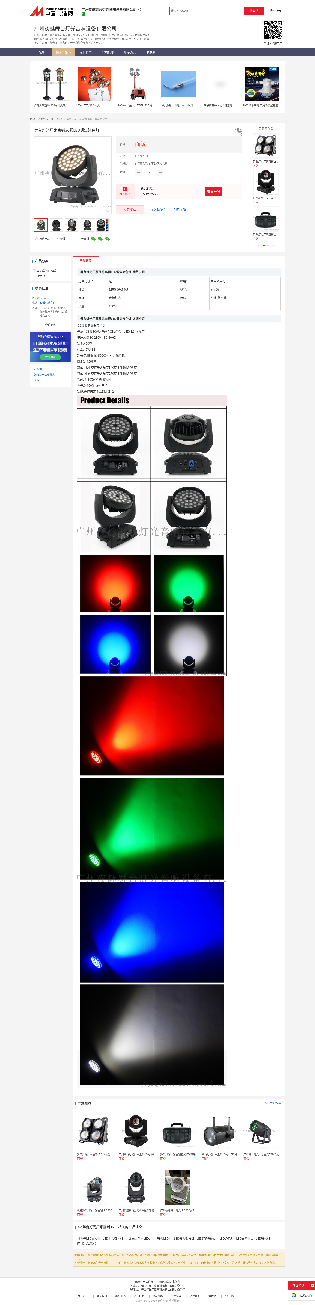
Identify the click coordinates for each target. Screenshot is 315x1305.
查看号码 (213, 191)
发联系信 (129, 210)
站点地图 (139, 1296)
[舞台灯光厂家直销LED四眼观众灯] (266, 146)
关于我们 (83, 1296)
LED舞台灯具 (245, 1238)
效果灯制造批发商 (169, 1282)
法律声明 (195, 1296)
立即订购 (179, 210)
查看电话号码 (47, 303)
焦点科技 (163, 1300)
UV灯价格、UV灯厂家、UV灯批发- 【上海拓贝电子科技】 (192, 105)
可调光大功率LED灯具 (140, 1238)
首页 (32, 119)
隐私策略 (158, 1296)
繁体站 (212, 1296)
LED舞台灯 (263, 1238)
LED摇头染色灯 (113, 1238)
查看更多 (50, 325)
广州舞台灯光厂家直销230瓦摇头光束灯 (276, 198)
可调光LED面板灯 (88, 1238)
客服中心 (120, 1296)
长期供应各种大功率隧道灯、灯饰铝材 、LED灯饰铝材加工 (234, 105)
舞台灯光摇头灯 (87, 1243)
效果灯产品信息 (144, 1282)
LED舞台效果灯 (184, 1238)
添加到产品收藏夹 (44, 375)
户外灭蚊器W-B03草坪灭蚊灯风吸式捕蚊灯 (58, 105)
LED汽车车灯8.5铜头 (88, 105)
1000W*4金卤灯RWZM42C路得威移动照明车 (144, 105)
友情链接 (230, 1296)
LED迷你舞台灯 (207, 1238)
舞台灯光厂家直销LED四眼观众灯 (272, 161)
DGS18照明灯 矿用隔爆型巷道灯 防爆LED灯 (268, 105)
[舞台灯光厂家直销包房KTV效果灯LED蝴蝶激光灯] (266, 219)
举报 (62, 239)
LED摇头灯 (57, 119)
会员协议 (176, 1296)
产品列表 (43, 119)
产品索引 (39, 369)
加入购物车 (158, 210)
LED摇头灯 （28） (47, 271)
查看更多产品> (272, 1103)
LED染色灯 (226, 1238)
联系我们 (102, 1296)
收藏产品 (44, 239)
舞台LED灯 (164, 1238)
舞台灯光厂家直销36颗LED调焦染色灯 (163, 1286)
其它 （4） (43, 276)
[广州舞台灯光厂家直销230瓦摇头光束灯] (266, 182)
